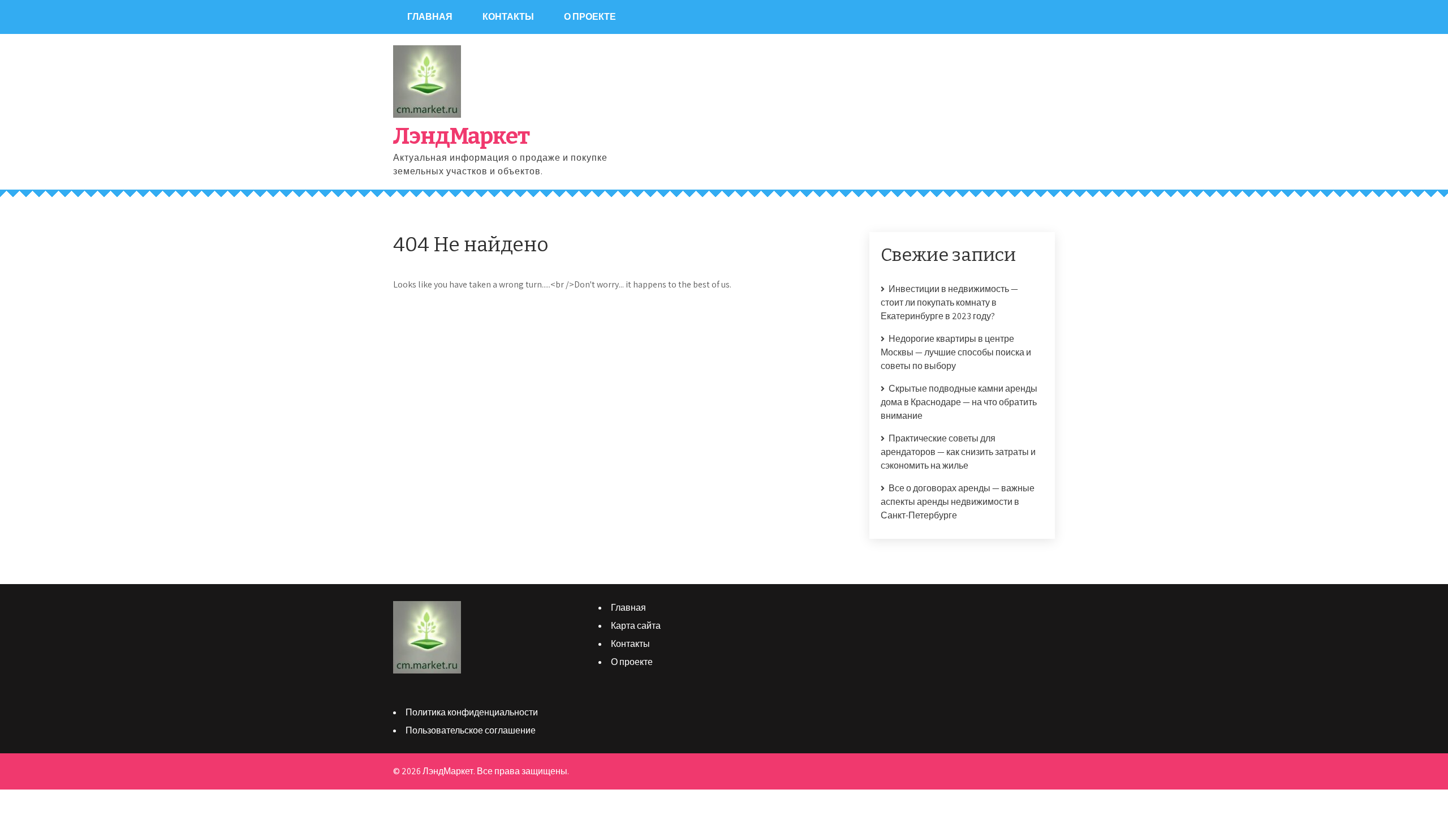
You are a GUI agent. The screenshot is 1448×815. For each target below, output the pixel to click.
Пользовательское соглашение (471, 730)
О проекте (590, 17)
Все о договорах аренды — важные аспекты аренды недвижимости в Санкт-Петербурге (958, 501)
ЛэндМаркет (461, 136)
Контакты (508, 17)
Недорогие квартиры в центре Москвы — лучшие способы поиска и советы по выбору (956, 352)
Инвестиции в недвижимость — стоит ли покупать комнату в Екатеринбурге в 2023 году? (949, 302)
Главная (430, 17)
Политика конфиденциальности (472, 712)
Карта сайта (636, 626)
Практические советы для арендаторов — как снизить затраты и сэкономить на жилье (958, 451)
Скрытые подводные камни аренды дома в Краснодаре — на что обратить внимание (959, 402)
